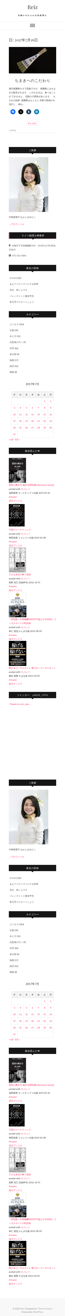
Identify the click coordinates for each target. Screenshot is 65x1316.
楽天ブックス (15, 500)
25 (20, 427)
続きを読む (32, 123)
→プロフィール (16, 224)
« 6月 (11, 439)
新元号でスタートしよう (22, 302)
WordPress (38, 1312)
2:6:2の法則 (15, 278)
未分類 (13, 354)
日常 (12, 348)
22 (44, 421)
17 (14, 421)
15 (44, 414)
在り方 (13, 336)
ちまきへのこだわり (32, 80)
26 (26, 427)
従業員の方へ (16, 342)
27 (32, 427)
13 (32, 414)
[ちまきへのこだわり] (32, 60)
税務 (12, 360)
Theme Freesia (44, 1308)
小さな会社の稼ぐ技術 (20, 574)
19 (26, 421)
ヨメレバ (25, 489)
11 (20, 414)
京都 (12, 330)
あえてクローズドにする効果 (24, 284)
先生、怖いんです (18, 289)
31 (14, 434)
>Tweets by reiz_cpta (19, 704)
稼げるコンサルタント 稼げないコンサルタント (32, 668)
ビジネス (14, 324)
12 (26, 414)
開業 (12, 372)
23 (50, 421)
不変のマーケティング (20, 529)
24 (14, 427)
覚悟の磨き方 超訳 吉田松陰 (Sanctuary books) (31, 485)
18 (20, 421)
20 (32, 421)
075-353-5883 (19, 255)
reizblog (12, 130)
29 (44, 427)
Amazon (13, 496)
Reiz (32, 6)
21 (38, 421)
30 (50, 427)
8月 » (17, 439)
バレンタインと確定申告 (22, 296)
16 (50, 414)
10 (14, 414)
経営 (12, 366)
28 (38, 427)
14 (38, 414)
